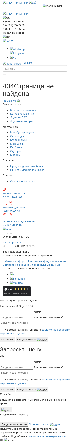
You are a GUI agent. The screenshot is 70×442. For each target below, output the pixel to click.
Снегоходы (17, 136)
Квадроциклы (18, 140)
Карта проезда (12, 242)
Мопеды (15, 154)
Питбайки (16, 147)
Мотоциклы (17, 143)
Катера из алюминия (23, 110)
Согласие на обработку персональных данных (31, 264)
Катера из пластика (22, 113)
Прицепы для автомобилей (27, 166)
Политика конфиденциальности (46, 261)
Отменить (7, 339)
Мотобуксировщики (22, 132)
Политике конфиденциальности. (47, 436)
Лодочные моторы (21, 121)
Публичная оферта (14, 261)
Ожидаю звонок (27, 339)
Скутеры (15, 151)
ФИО (37, 312)
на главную (10, 100)
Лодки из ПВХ (18, 117)
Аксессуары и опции (22, 181)
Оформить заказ (39, 424)
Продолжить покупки (14, 424)
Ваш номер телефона (48, 317)
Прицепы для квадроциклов (27, 169)
